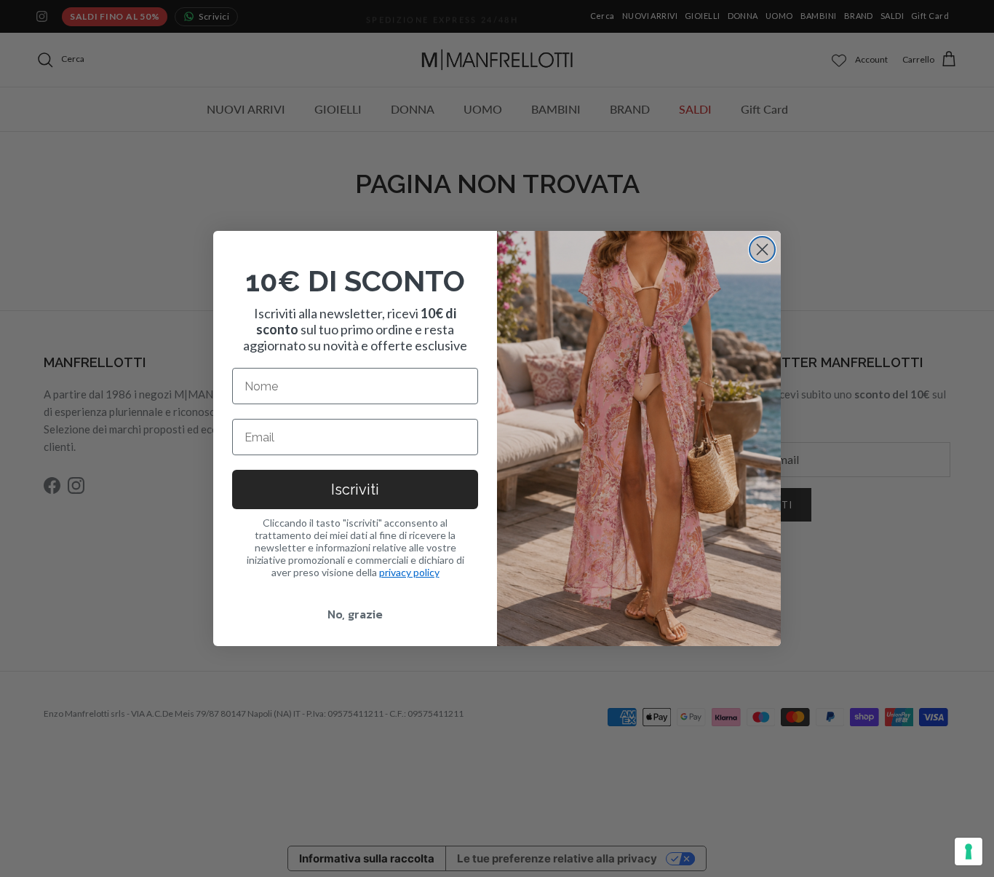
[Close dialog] (762, 249)
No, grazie (355, 614)
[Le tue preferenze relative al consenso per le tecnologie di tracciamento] (968, 851)
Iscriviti (355, 489)
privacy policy (409, 572)
